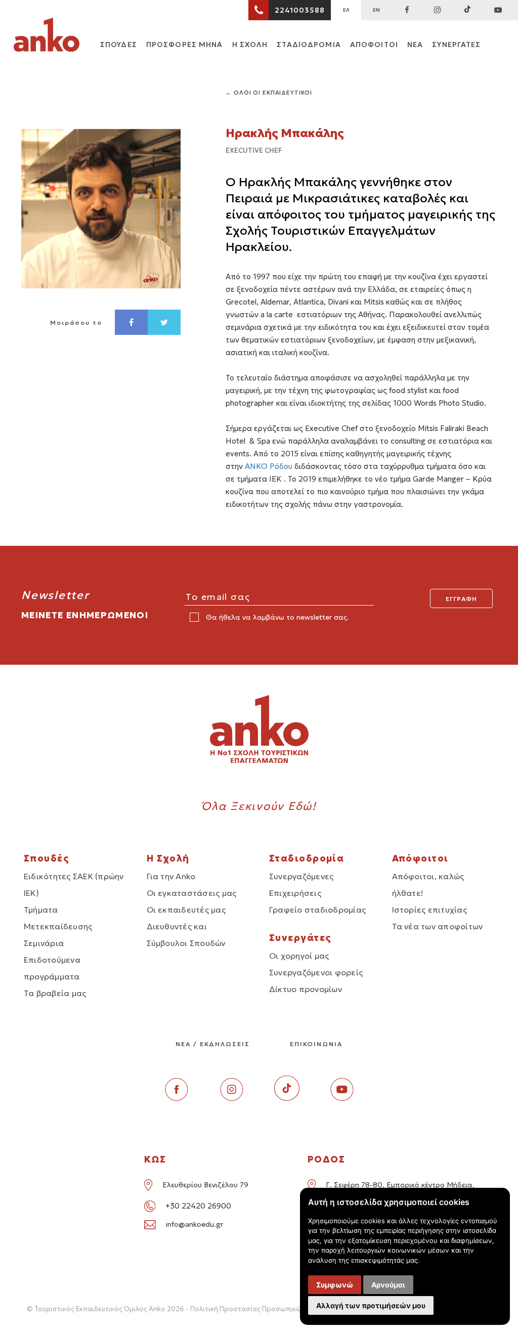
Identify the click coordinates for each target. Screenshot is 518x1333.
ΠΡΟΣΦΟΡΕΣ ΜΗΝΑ (184, 44)
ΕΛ (346, 10)
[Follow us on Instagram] (437, 10)
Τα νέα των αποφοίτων (437, 926)
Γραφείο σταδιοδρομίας (317, 910)
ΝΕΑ (415, 44)
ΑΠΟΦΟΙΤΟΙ (374, 44)
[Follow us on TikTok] (467, 10)
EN (376, 10)
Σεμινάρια (44, 943)
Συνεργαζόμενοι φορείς (316, 972)
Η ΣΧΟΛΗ (250, 44)
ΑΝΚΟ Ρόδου (268, 466)
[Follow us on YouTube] (498, 10)
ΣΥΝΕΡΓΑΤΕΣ (456, 44)
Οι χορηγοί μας (299, 956)
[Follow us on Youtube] (342, 1098)
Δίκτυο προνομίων (305, 989)
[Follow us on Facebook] (407, 10)
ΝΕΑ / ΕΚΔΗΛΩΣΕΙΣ (213, 1044)
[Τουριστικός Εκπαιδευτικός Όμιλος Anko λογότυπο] (46, 36)
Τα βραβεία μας (55, 993)
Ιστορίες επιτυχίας (429, 910)
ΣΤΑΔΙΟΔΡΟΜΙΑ (308, 44)
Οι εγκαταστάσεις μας (192, 893)
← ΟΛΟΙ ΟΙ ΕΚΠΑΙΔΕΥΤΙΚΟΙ (269, 92)
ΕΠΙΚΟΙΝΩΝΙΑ (316, 1044)
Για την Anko (171, 876)
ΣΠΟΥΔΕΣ (118, 44)
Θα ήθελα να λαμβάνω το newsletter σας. (276, 617)
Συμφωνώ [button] (334, 1284)
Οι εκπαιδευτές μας (186, 910)
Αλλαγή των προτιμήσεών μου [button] (370, 1305)
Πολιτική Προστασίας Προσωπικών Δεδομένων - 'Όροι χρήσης (292, 1309)
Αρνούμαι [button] (388, 1284)
